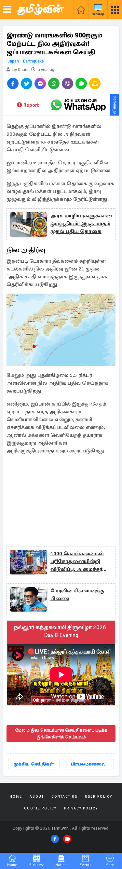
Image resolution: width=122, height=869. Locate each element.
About (37, 796)
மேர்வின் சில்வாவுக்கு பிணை (77, 594)
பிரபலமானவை (88, 764)
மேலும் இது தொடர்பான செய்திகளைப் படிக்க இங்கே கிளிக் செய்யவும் (61, 733)
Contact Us (64, 796)
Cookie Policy (40, 808)
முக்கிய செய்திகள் (34, 764)
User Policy (98, 796)
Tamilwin (60, 828)
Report (31, 105)
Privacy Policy (81, 808)
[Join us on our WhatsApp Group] (78, 105)
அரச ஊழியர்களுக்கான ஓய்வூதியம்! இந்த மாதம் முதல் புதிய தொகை (81, 224)
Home (16, 796)
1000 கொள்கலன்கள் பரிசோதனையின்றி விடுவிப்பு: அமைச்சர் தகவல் (77, 561)
